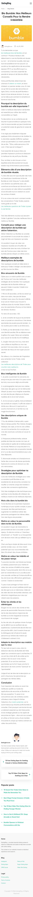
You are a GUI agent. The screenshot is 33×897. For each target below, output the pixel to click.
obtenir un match (15, 83)
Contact (3, 883)
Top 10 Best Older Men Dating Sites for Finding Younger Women (17, 807)
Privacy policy (5, 877)
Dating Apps (4, 864)
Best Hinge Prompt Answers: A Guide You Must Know (16, 799)
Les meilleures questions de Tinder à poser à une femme (16, 208)
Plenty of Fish (20, 861)
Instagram (4, 861)
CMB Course (4, 867)
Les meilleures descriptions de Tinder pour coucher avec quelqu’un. (16, 366)
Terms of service (5, 880)
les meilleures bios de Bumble (11, 53)
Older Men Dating (22, 867)
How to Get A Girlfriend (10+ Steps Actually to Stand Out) (16, 816)
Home (2, 8)
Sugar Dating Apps (22, 864)
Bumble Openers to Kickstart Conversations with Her (14, 824)
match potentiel (17, 702)
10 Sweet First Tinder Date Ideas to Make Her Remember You (16, 791)
